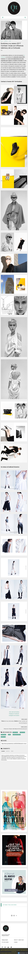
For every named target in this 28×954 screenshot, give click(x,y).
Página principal (5, 939)
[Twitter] (11, 947)
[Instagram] (5, 947)
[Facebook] (2, 947)
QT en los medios (5, 942)
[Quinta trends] (14, 14)
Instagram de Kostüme (14, 715)
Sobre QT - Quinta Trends (19, 939)
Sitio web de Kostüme (14, 712)
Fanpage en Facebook (14, 713)
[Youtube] (8, 947)
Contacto (15, 942)
